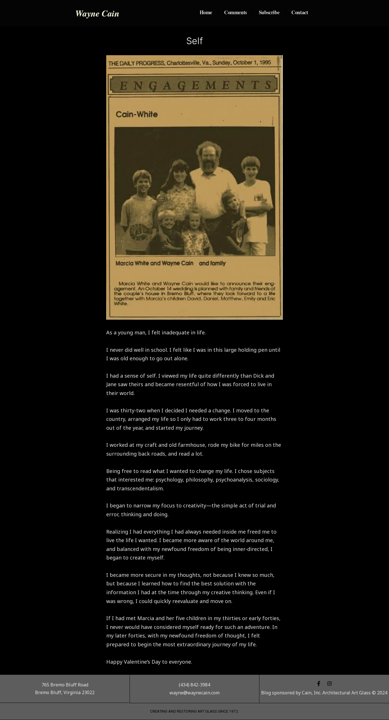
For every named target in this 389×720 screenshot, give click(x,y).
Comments (235, 12)
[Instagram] (329, 683)
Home (206, 12)
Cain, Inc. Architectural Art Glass (336, 693)
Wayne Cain (97, 13)
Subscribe (269, 12)
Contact (299, 12)
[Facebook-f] (318, 683)
